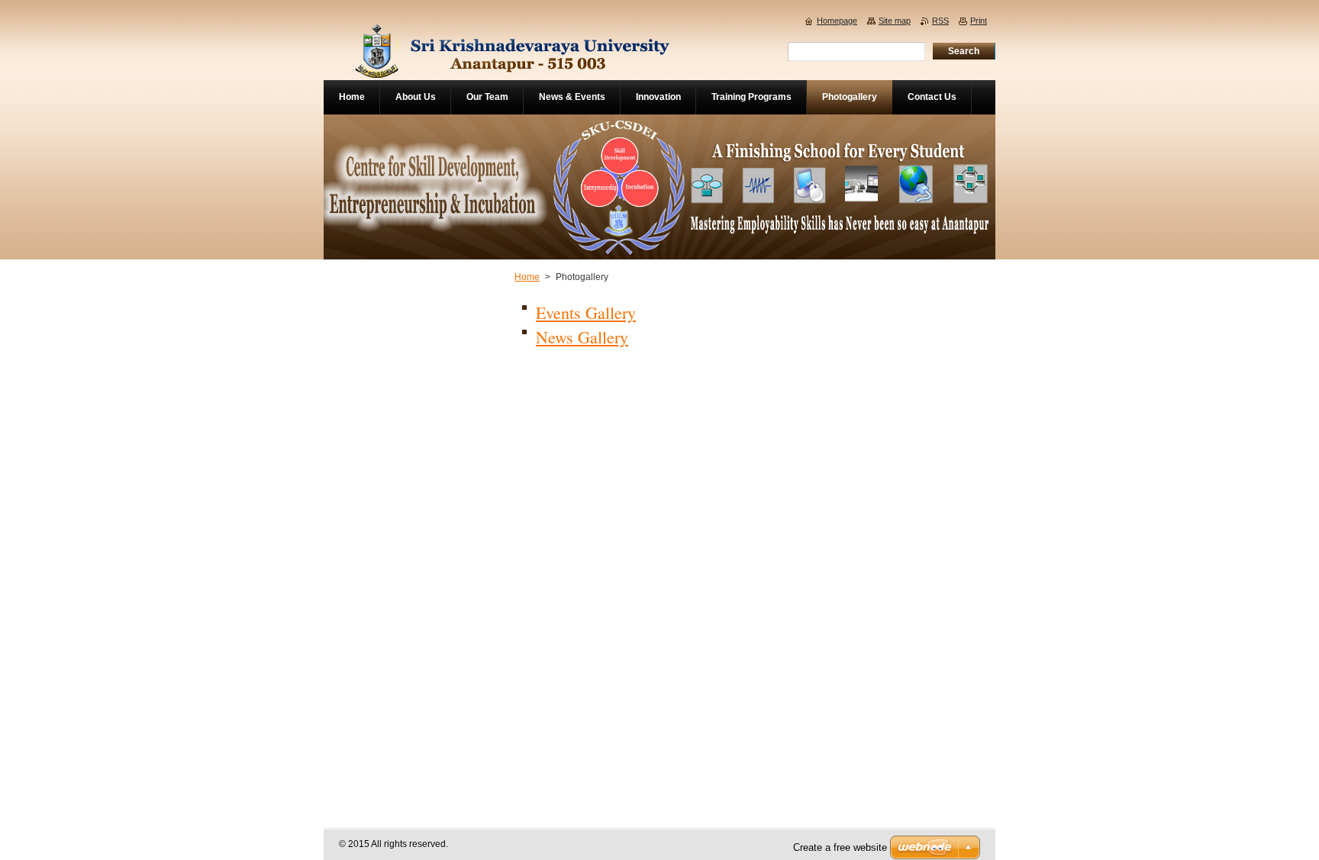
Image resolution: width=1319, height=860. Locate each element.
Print (978, 20)
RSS (940, 20)
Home (527, 277)
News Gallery (582, 337)
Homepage (837, 20)
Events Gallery (586, 312)
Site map (895, 20)
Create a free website (840, 847)
